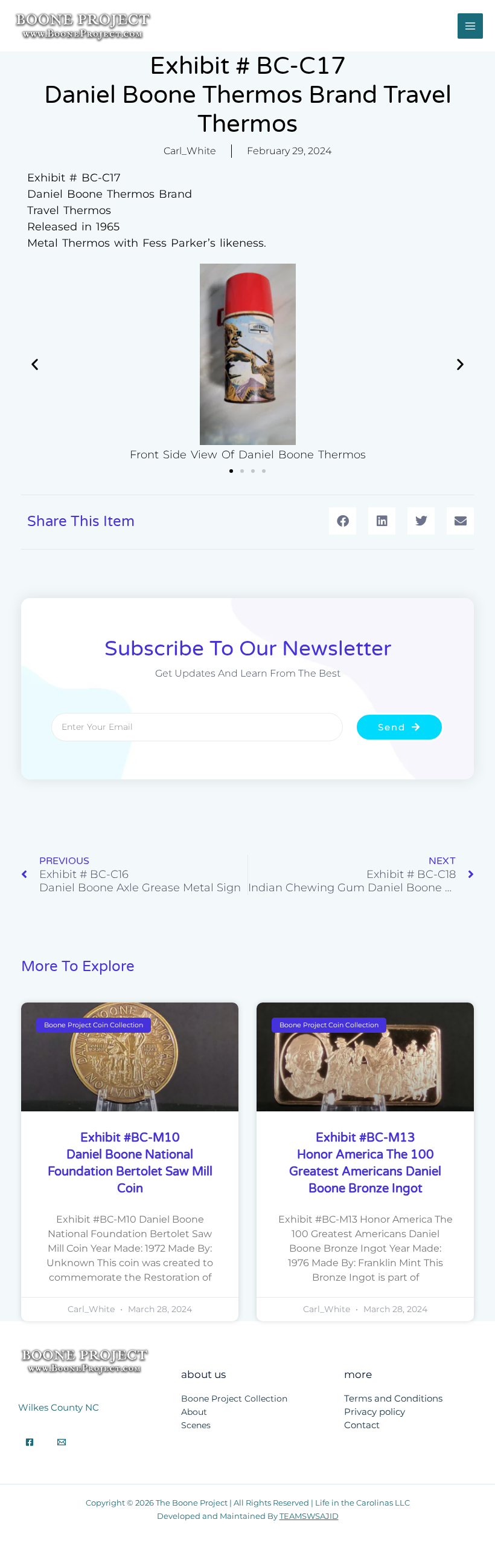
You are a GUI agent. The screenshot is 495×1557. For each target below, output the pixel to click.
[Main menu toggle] (470, 26)
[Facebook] (29, 1442)
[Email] (61, 1442)
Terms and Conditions (393, 1398)
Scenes (196, 1425)
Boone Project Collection (234, 1398)
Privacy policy (374, 1411)
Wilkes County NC (58, 1407)
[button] (34, 364)
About (194, 1412)
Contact (362, 1425)
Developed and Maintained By (248, 1516)
